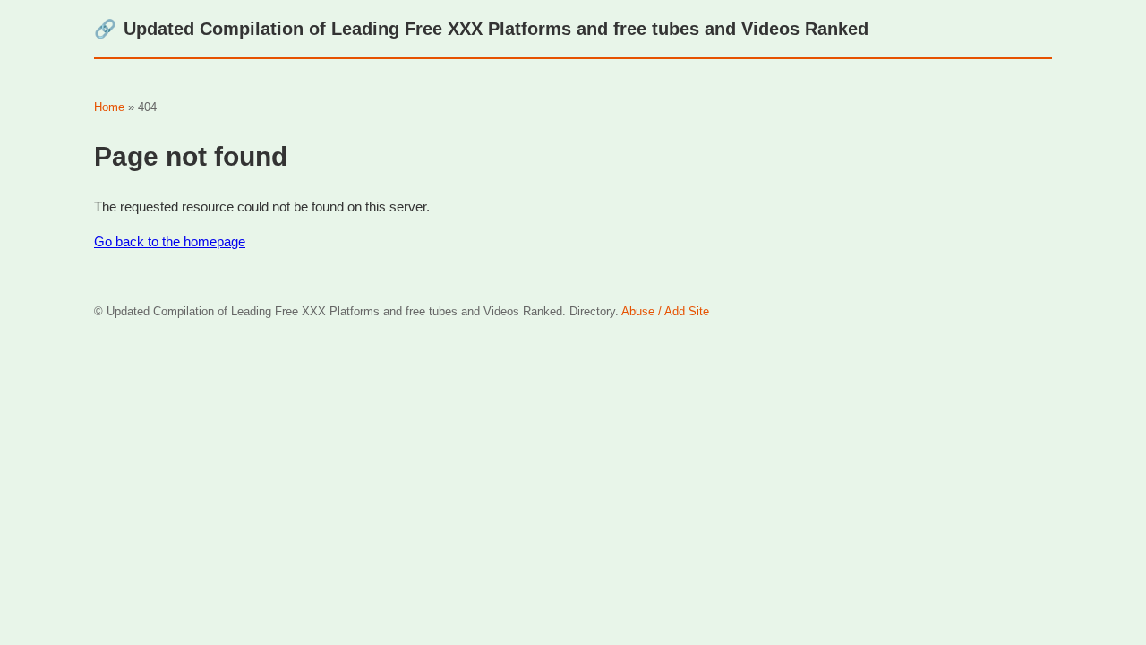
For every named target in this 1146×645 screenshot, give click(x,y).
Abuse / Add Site (665, 311)
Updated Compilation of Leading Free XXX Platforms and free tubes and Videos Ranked (481, 29)
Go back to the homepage (169, 241)
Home (109, 107)
